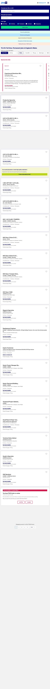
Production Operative (9, 100)
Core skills (27, 52)
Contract (30, 23)
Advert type (41, 52)
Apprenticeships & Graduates (25, 38)
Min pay (34, 52)
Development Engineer (9, 328)
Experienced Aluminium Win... (13, 73)
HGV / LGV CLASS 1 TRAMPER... (11, 219)
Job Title (21, 502)
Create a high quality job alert (25, 174)
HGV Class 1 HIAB (7, 292)
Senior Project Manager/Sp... (11, 365)
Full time (13, 23)
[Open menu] (48, 2)
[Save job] (40, 66)
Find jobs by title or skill (7, 8)
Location (29, 502)
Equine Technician (8, 348)
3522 (32, 527)
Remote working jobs (25, 35)
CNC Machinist (7, 474)
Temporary (38, 23)
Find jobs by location (6, 14)
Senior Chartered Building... (11, 383)
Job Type (3, 21)
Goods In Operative (8, 456)
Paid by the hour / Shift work (25, 43)
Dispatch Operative (8, 310)
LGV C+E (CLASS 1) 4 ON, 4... (11, 118)
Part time (5, 23)
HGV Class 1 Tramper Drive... (11, 274)
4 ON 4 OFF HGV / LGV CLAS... (11, 183)
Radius (20, 52)
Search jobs (25, 27)
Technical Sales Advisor (10, 438)
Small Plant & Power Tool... (10, 420)
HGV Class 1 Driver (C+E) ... (10, 237)
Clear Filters (4, 52)
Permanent (21, 23)
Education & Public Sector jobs (25, 41)
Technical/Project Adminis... (11, 401)
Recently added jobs (25, 32)
